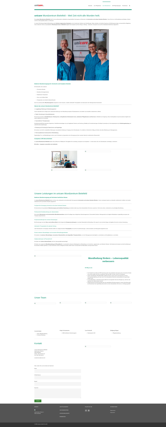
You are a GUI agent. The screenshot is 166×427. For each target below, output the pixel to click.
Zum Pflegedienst (64, 406)
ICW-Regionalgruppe (64, 413)
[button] (129, 5)
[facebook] (86, 410)
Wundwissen (63, 416)
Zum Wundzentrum (64, 410)
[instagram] (89, 410)
